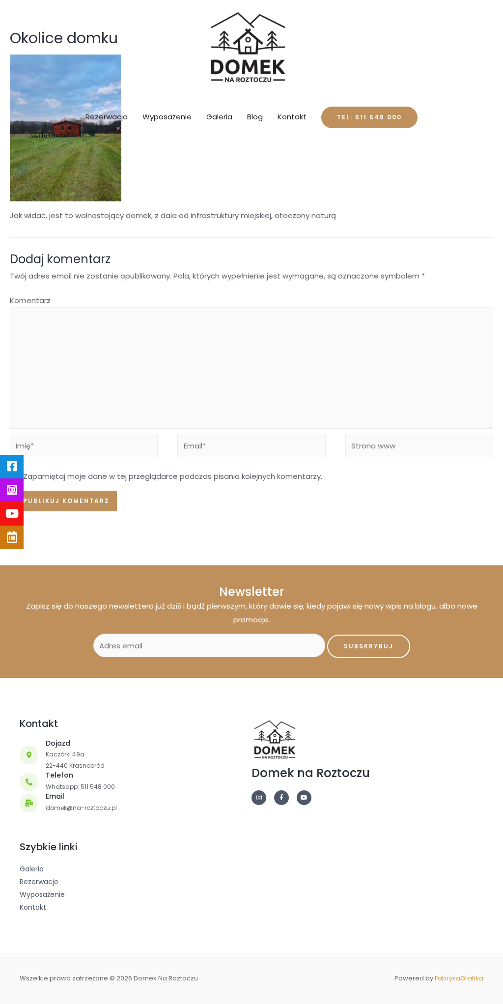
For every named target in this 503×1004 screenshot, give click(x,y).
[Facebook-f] (281, 797)
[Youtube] (304, 797)
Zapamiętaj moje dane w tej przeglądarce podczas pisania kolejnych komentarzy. (172, 476)
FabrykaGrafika (459, 978)
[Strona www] (419, 447)
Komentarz (30, 300)
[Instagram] (259, 797)
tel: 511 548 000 (369, 117)
